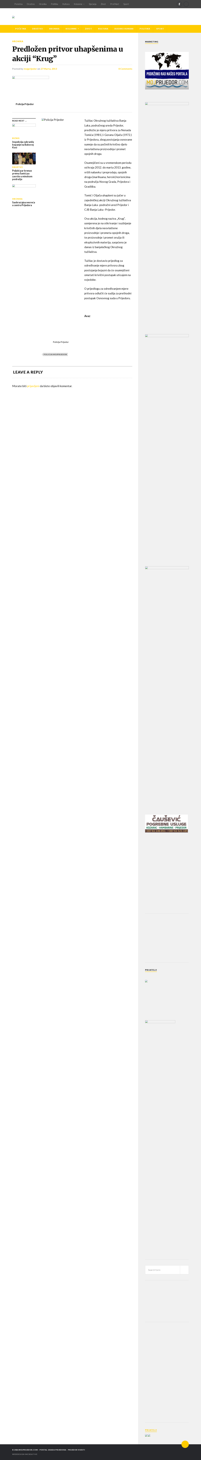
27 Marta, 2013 (49, 68)
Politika (54, 4)
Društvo (31, 4)
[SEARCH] (184, 1269)
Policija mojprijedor (55, 354)
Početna (18, 4)
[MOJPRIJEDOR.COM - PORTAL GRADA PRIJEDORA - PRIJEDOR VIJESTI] (13, 16)
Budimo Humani (123, 29)
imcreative (31, 1454)
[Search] (186, 4)
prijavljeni (33, 386)
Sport (126, 4)
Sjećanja (92, 4)
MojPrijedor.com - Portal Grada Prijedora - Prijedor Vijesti (52, 1450)
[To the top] (185, 1444)
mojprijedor (30, 68)
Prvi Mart (114, 4)
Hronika (42, 4)
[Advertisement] (167, 937)
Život (103, 4)
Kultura (65, 4)
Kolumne (78, 4)
